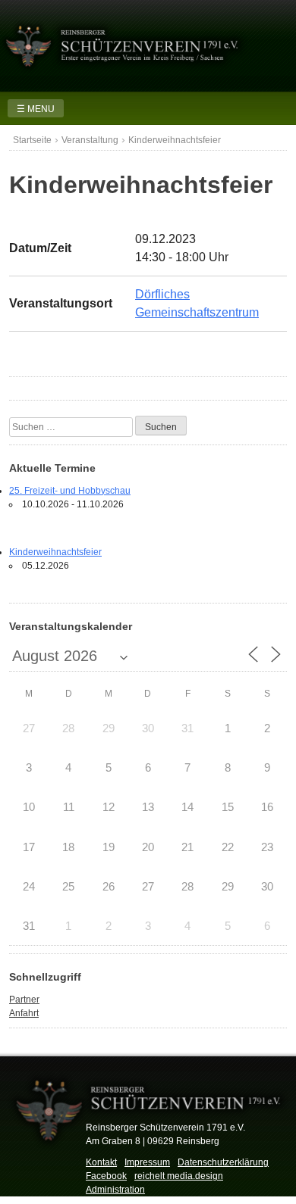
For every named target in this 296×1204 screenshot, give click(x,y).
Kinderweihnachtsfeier (55, 552)
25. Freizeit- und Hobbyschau (70, 490)
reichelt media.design (178, 1176)
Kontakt (101, 1162)
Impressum (147, 1162)
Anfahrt (24, 1013)
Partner (24, 999)
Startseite (32, 140)
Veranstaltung (89, 140)
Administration (115, 1189)
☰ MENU (36, 109)
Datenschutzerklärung (223, 1162)
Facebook (106, 1176)
